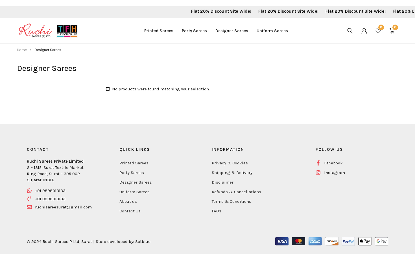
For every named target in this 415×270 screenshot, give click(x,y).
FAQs (216, 211)
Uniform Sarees (134, 191)
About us (128, 201)
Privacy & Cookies (230, 163)
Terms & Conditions (231, 201)
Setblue (142, 241)
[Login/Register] (364, 30)
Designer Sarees (135, 182)
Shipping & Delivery (232, 172)
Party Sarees (131, 172)
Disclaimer (222, 182)
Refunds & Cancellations (236, 191)
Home (22, 50)
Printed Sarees (133, 163)
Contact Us (130, 211)
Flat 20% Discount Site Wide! (216, 11)
